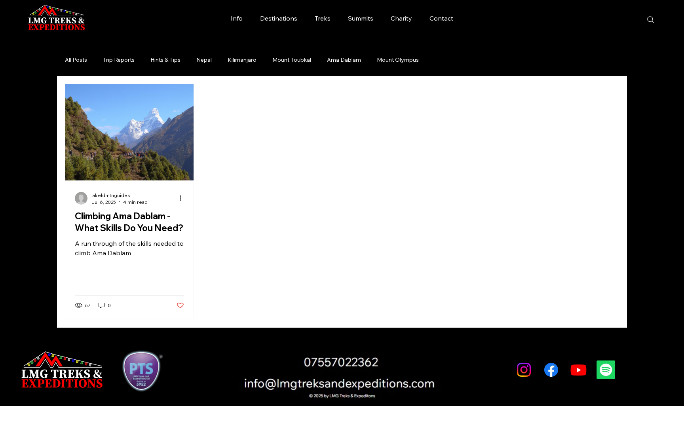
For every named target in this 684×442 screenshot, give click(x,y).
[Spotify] (606, 369)
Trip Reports (119, 59)
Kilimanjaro (242, 59)
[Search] (650, 19)
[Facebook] (551, 369)
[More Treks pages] (335, 18)
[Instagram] (524, 369)
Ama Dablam (344, 59)
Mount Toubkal (291, 59)
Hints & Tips (165, 59)
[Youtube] (578, 369)
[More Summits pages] (378, 18)
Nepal (204, 59)
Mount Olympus (398, 59)
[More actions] (183, 198)
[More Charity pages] (416, 18)
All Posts (76, 59)
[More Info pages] (247, 18)
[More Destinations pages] (302, 18)
